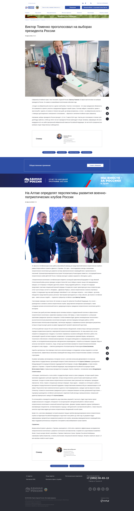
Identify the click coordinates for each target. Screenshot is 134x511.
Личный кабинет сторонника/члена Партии (95, 7)
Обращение (72, 7)
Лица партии (38, 12)
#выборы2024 (61, 152)
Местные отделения (66, 12)
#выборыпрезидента (49, 152)
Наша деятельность (51, 12)
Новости (43, 19)
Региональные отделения (73, 476)
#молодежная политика (77, 465)
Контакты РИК (30, 479)
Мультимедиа (91, 12)
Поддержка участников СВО (67, 16)
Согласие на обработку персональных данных (36, 506)
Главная (27, 19)
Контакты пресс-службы (53, 479)
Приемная (79, 12)
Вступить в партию (104, 12)
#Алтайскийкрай (87, 152)
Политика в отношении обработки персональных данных (39, 504)
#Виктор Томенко (74, 152)
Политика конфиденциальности (33, 503)
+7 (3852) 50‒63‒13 (98, 478)
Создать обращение (95, 165)
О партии (27, 12)
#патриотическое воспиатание (59, 465)
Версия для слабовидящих (102, 3)
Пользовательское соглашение (33, 501)
